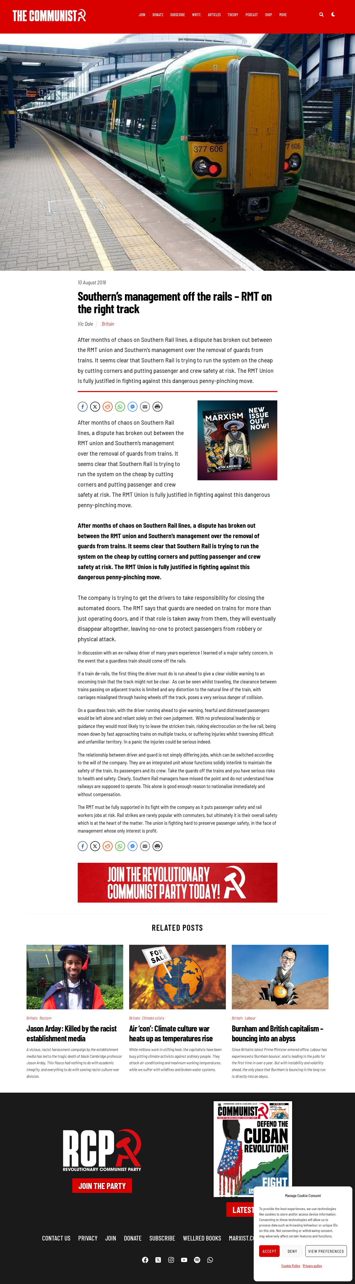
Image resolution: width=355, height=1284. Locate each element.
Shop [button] (268, 14)
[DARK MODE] (333, 14)
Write (196, 14)
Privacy (87, 1238)
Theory (233, 14)
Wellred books (202, 1238)
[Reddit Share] (108, 407)
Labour (250, 1017)
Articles (214, 14)
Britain (108, 323)
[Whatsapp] (209, 1259)
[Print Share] (157, 407)
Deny (292, 1251)
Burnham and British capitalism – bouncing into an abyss (277, 1033)
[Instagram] (171, 1259)
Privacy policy (312, 1265)
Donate (158, 14)
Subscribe (177, 14)
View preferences (326, 1251)
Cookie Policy (290, 1265)
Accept (269, 1251)
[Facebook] (145, 1259)
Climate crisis (153, 1017)
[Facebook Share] (83, 407)
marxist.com (244, 1238)
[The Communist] (49, 17)
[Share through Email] (145, 407)
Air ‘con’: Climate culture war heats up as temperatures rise (171, 1033)
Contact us (56, 1238)
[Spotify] (196, 1259)
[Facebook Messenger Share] (132, 407)
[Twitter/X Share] (95, 407)
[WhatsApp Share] (120, 407)
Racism (45, 1017)
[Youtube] (184, 1259)
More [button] (283, 14)
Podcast (252, 14)
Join (142, 14)
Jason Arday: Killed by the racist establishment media (71, 1033)
